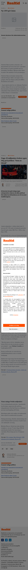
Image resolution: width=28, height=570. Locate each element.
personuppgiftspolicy (9, 296)
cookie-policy (20, 294)
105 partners (15, 314)
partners (8, 261)
